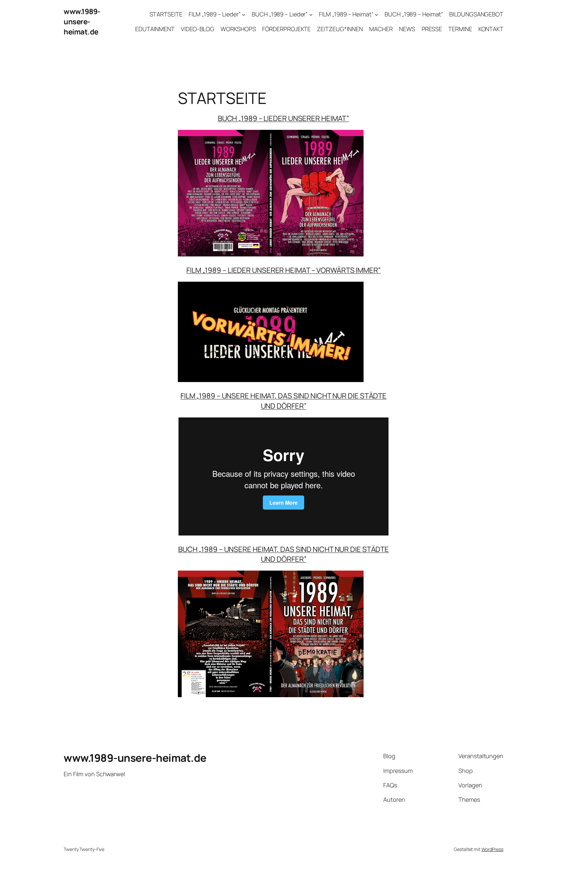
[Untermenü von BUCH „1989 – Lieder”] (311, 14)
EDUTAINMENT (155, 29)
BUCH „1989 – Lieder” (279, 14)
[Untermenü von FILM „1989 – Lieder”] (243, 14)
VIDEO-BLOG (197, 29)
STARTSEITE (166, 14)
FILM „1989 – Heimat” (346, 14)
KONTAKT (490, 29)
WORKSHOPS (238, 29)
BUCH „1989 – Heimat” (414, 14)
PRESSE (432, 29)
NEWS (407, 29)
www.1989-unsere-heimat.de (82, 22)
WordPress (492, 849)
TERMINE (460, 29)
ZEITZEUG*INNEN (340, 29)
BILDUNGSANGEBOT (476, 14)
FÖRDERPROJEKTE (286, 29)
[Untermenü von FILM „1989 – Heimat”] (376, 14)
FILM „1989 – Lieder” (215, 14)
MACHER (380, 29)
